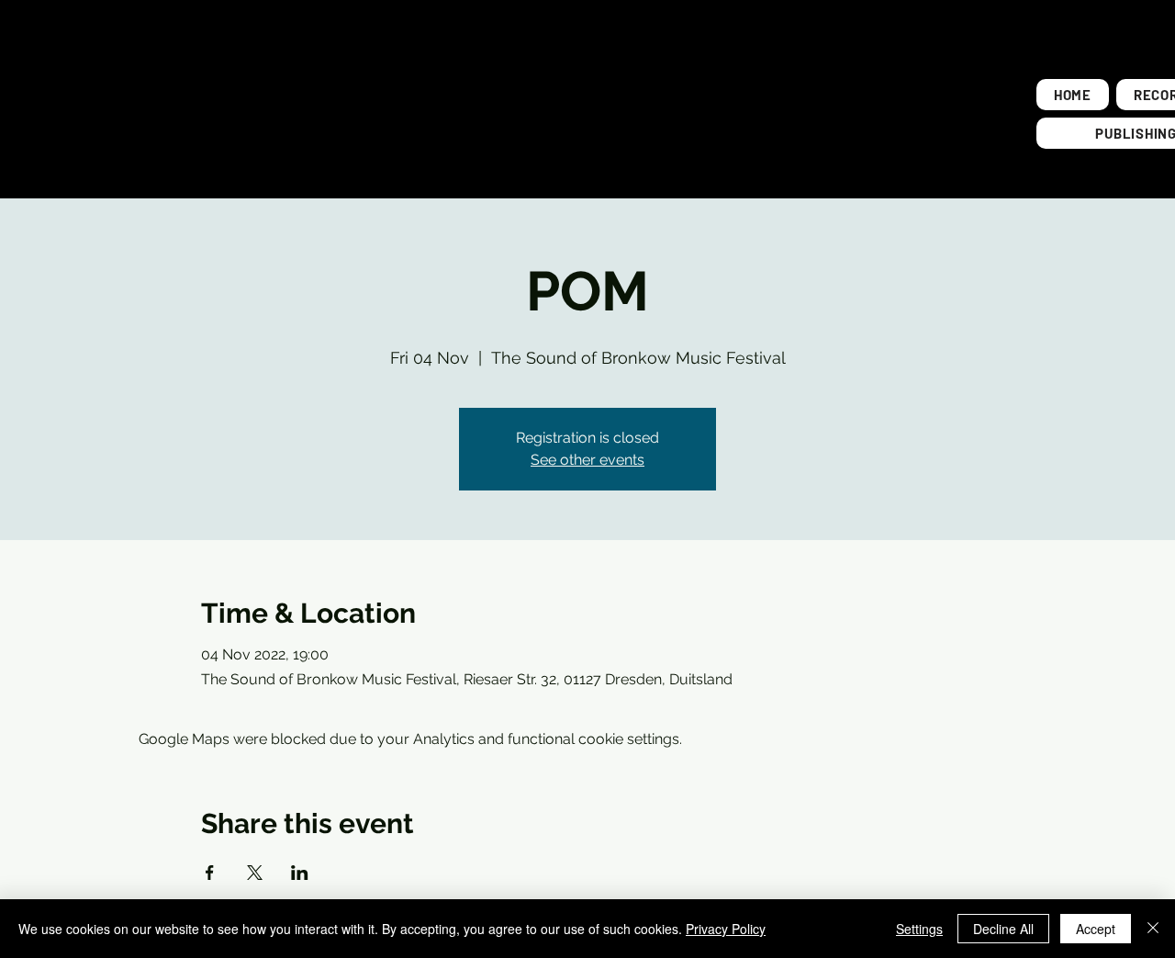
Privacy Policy (726, 928)
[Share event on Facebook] (209, 872)
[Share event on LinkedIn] (299, 872)
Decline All (1003, 928)
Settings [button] (919, 928)
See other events (587, 459)
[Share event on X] (254, 872)
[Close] (1153, 928)
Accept (1095, 928)
